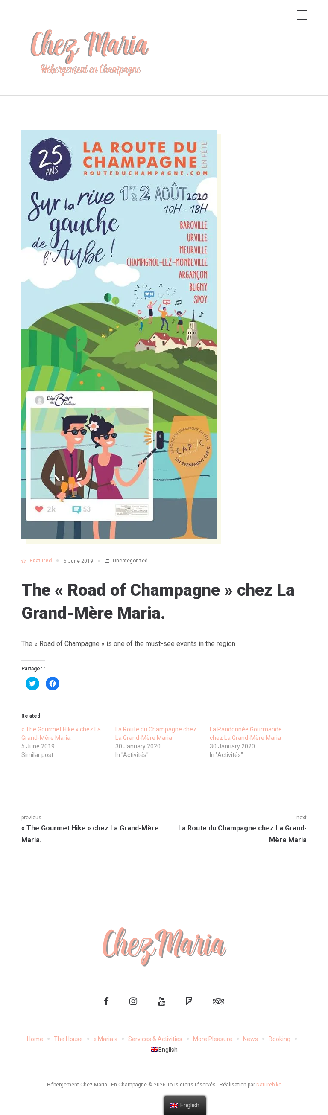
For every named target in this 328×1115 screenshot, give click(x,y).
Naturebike (268, 1085)
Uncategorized (130, 561)
